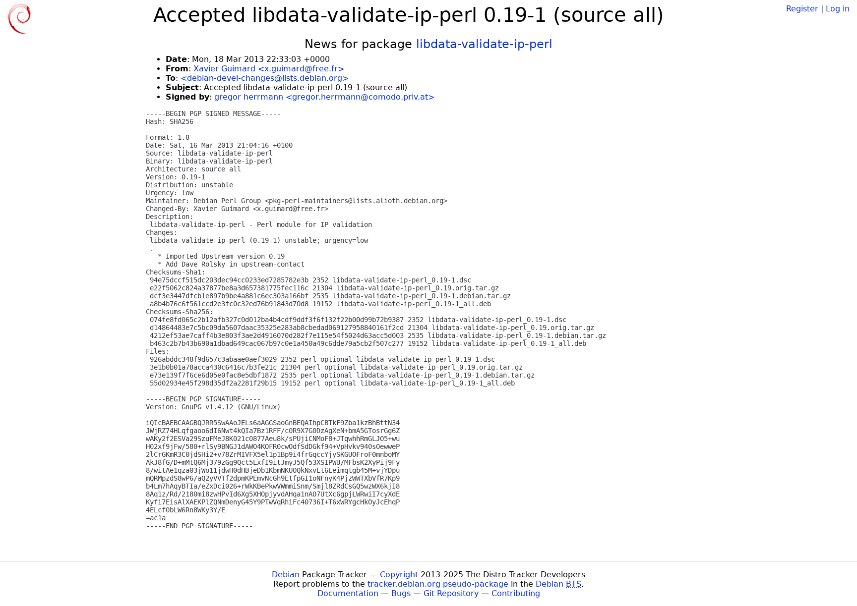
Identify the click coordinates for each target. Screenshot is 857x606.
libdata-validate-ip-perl (484, 44)
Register (802, 8)
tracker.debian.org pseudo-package (437, 584)
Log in (838, 8)
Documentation (347, 593)
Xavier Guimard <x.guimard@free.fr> (268, 68)
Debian (286, 574)
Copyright (399, 574)
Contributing (515, 593)
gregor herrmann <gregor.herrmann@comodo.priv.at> (324, 97)
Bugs (401, 593)
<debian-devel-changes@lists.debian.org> (265, 78)
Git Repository (451, 593)
